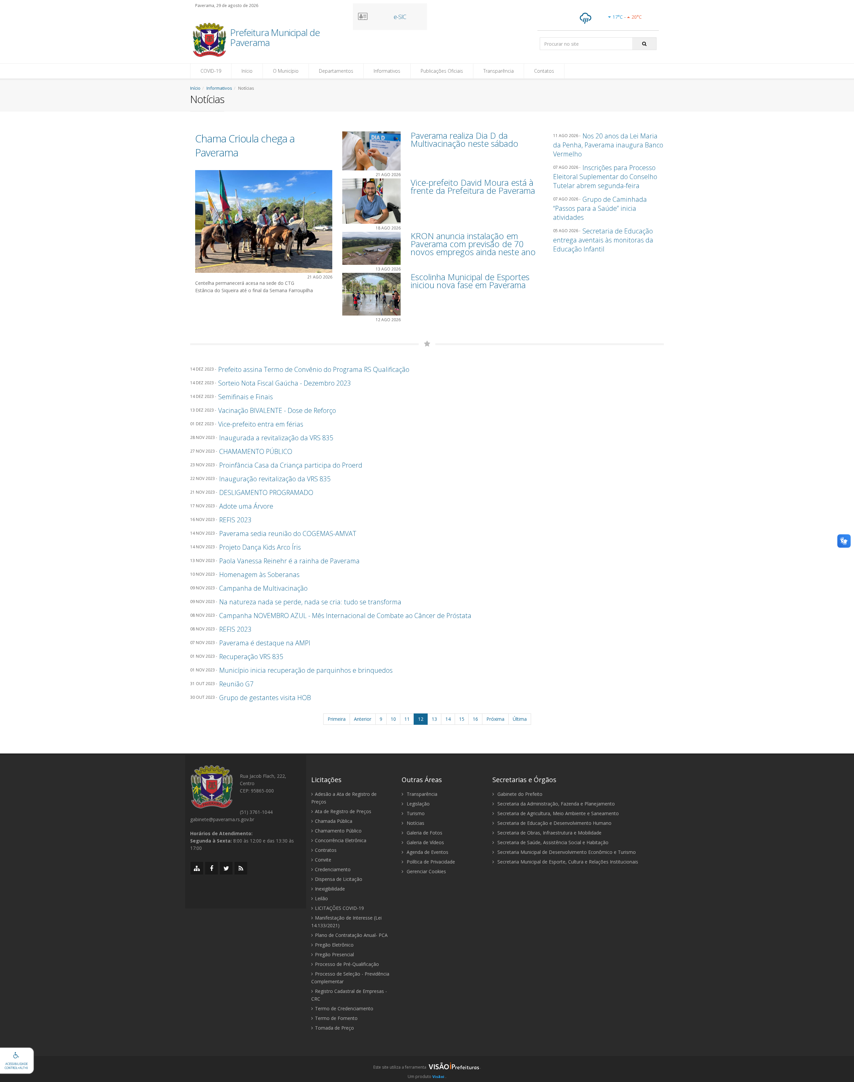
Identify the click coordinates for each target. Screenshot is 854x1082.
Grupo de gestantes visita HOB (265, 697)
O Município (286, 71)
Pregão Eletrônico (334, 945)
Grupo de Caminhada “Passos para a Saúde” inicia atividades (600, 208)
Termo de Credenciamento (344, 1008)
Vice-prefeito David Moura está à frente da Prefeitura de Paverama (473, 186)
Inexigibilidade (330, 889)
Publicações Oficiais (442, 71)
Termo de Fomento (336, 1018)
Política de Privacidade (430, 862)
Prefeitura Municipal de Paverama (275, 38)
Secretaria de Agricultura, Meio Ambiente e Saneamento (557, 813)
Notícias (414, 823)
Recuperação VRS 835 (251, 656)
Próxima (495, 719)
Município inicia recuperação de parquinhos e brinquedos (306, 670)
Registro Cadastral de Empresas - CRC (349, 995)
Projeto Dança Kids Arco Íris (260, 547)
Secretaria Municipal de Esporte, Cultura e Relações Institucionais (567, 862)
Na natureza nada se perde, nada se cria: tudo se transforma (310, 601)
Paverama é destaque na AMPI (264, 642)
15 (461, 719)
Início (247, 71)
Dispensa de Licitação (338, 879)
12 (420, 719)
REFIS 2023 (235, 519)
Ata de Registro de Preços (343, 811)
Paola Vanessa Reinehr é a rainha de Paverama (289, 560)
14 (448, 719)
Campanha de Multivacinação (263, 588)
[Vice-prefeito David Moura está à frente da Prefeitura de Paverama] (371, 200)
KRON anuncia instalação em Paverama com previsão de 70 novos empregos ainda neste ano (473, 243)
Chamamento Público (338, 831)
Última (520, 719)
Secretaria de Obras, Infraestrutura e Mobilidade (548, 833)
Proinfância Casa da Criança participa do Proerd (290, 465)
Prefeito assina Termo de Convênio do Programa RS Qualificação (313, 369)
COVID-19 (210, 71)
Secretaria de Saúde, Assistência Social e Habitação (552, 842)
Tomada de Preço (334, 1028)
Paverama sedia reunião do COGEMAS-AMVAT (287, 533)
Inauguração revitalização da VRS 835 (275, 478)
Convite (323, 860)
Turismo (415, 813)
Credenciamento (333, 869)
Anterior (362, 719)
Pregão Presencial (334, 954)
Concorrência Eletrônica (340, 840)
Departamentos (336, 71)
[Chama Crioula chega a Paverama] (263, 221)
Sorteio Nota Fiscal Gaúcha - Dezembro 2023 (284, 383)
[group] (427, 1069)
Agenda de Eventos (426, 852)
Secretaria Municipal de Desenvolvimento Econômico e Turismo (566, 852)
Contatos (544, 71)
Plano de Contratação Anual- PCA (351, 935)
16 (475, 719)
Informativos (387, 71)
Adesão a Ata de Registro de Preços (344, 798)
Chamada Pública (333, 821)
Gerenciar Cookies (425, 871)
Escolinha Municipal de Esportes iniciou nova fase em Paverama (470, 281)
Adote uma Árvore (246, 506)
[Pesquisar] (644, 43)
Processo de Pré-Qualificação (347, 964)
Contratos (326, 850)
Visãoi (438, 1076)
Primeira (337, 719)
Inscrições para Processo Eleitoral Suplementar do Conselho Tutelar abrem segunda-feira (605, 176)
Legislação (417, 803)
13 (434, 719)
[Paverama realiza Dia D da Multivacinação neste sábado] (371, 150)
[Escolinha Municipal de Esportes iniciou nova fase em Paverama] (371, 294)
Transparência (498, 71)
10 (393, 719)
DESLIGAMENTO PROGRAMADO (266, 492)
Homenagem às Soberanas (259, 574)
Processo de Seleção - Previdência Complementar (350, 978)
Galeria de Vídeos (424, 842)
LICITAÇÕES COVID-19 (339, 908)
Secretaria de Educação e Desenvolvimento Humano (553, 823)
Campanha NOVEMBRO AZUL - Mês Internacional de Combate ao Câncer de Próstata (345, 615)
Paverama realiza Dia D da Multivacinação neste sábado (464, 139)
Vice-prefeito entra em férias (260, 424)
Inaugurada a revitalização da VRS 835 (276, 437)
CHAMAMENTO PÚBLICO (255, 451)
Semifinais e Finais (245, 396)
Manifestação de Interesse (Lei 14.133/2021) (346, 922)
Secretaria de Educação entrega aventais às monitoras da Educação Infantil (603, 239)
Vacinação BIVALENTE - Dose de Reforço (277, 410)
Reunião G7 (236, 683)
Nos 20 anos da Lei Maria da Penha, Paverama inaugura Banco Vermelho (608, 144)
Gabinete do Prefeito (519, 794)
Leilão (321, 898)
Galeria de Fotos (423, 833)
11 (407, 719)
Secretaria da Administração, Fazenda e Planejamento (555, 803)
